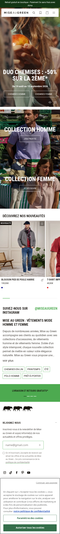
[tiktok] (11, 473)
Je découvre (30, 188)
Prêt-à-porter (32, 375)
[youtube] (29, 473)
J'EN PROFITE (30, 138)
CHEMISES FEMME (43, 94)
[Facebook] (17, 473)
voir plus (8, 360)
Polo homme (12, 375)
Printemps (33, 369)
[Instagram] (5, 473)
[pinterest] (23, 473)
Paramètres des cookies (30, 518)
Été (46, 369)
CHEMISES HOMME (17, 94)
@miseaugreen (46, 308)
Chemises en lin (13, 369)
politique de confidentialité (18, 462)
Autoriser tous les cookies (30, 527)
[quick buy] (42, 280)
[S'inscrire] (39, 445)
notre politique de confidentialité (32, 511)
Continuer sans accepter (47, 482)
